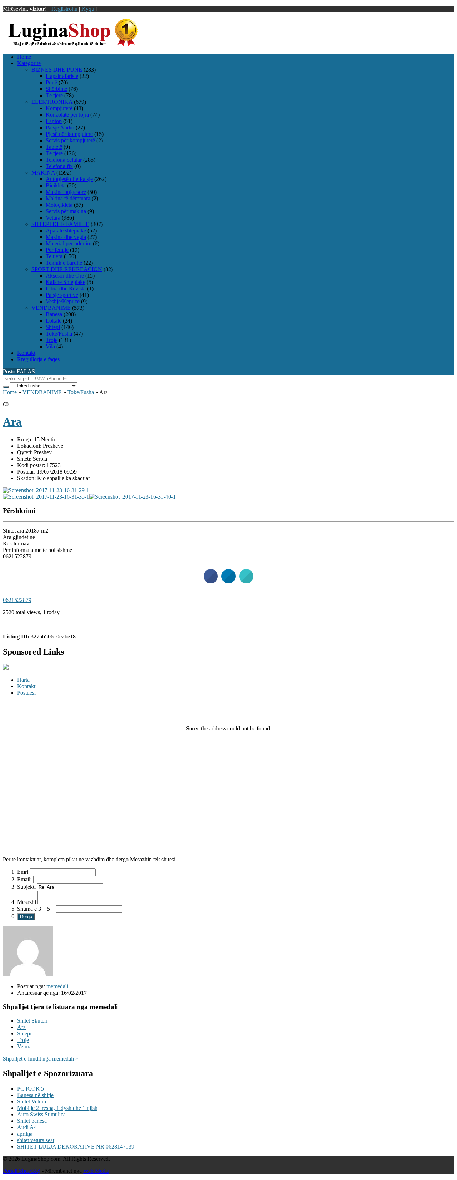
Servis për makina (66, 211)
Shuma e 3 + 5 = (36, 909)
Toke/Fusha (59, 334)
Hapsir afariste (62, 76)
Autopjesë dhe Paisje (69, 179)
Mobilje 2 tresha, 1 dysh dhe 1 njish (57, 1108)
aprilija (24, 1134)
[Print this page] (246, 581)
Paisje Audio (60, 127)
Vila (50, 346)
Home (24, 57)
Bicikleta (56, 185)
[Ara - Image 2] (132, 497)
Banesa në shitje (35, 1095)
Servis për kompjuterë (70, 140)
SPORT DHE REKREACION (66, 269)
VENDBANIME (51, 308)
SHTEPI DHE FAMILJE (60, 224)
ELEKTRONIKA (51, 102)
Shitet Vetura (31, 1101)
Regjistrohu (64, 9)
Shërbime (56, 89)
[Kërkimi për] (6, 387)
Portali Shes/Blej (21, 1171)
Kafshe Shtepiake (65, 282)
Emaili (24, 879)
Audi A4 (27, 1127)
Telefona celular (64, 160)
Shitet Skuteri (32, 1021)
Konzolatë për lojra (67, 115)
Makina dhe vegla (66, 237)
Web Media (96, 1171)
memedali (57, 986)
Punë (51, 82)
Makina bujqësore (66, 192)
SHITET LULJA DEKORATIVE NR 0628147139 (75, 1147)
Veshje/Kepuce (63, 301)
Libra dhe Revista (66, 288)
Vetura (53, 218)
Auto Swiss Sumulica (41, 1114)
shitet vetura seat (35, 1140)
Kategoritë (29, 63)
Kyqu (87, 9)
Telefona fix (59, 166)
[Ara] (46, 490)
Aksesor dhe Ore (65, 276)
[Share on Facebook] (211, 581)
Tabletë (54, 147)
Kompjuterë (59, 108)
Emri (22, 872)
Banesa (54, 314)
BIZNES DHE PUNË (56, 70)
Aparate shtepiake (66, 230)
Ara (12, 421)
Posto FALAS (19, 371)
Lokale (53, 321)
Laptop (54, 121)
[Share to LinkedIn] (228, 581)
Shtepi (53, 327)
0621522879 (17, 600)
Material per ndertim (68, 243)
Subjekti (26, 887)
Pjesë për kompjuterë (69, 134)
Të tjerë (54, 95)
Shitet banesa (32, 1121)
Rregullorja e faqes (38, 359)
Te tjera (54, 256)
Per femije (57, 250)
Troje (51, 340)
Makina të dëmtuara (68, 198)
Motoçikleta (59, 205)
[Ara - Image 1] (46, 497)
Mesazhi (26, 902)
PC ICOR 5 (30, 1089)
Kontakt (26, 353)
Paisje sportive (62, 295)
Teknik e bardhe (64, 263)
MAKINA (43, 173)
